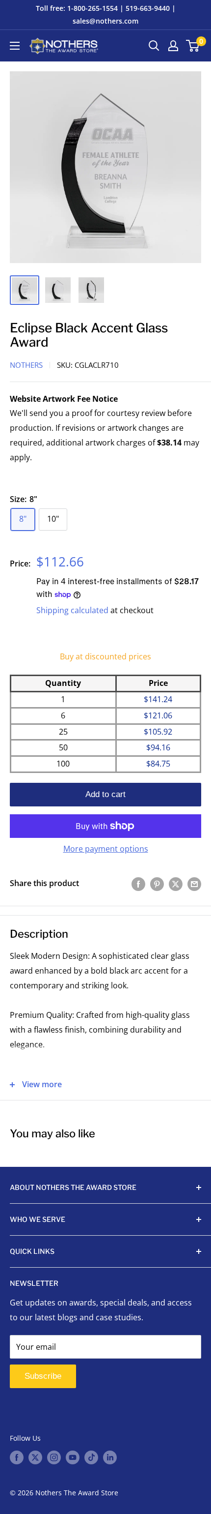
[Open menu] (15, 46)
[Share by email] (194, 883)
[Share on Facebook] (138, 883)
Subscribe (43, 1376)
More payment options (105, 848)
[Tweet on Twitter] (176, 883)
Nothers (26, 365)
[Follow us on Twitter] (35, 1457)
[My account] (173, 45)
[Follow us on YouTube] (72, 1457)
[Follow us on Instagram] (54, 1457)
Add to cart (105, 794)
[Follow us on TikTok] (91, 1457)
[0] (193, 46)
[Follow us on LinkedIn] (110, 1457)
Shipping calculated (72, 610)
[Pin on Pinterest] (157, 883)
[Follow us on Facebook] (17, 1457)
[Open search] (154, 45)
